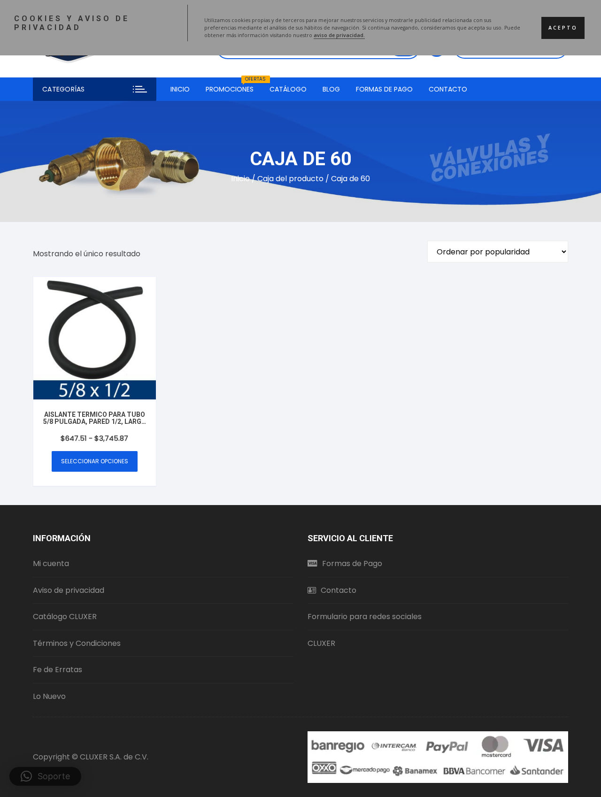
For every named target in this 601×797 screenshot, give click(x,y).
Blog (331, 89)
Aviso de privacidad (68, 590)
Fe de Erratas (57, 669)
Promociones (233, 85)
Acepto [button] (563, 27)
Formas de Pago (384, 89)
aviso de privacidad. (339, 35)
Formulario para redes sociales (365, 616)
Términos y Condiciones (77, 643)
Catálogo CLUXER (65, 616)
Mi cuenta (51, 563)
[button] (45, 776)
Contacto (448, 89)
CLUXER (321, 643)
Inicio (180, 89)
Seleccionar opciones (94, 461)
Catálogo (288, 89)
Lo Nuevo (49, 696)
